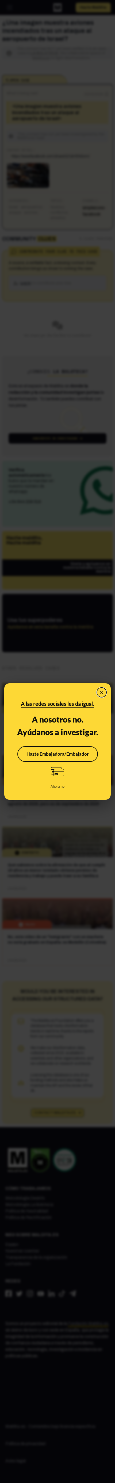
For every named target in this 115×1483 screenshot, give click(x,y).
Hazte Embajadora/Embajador (57, 754)
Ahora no (57, 786)
